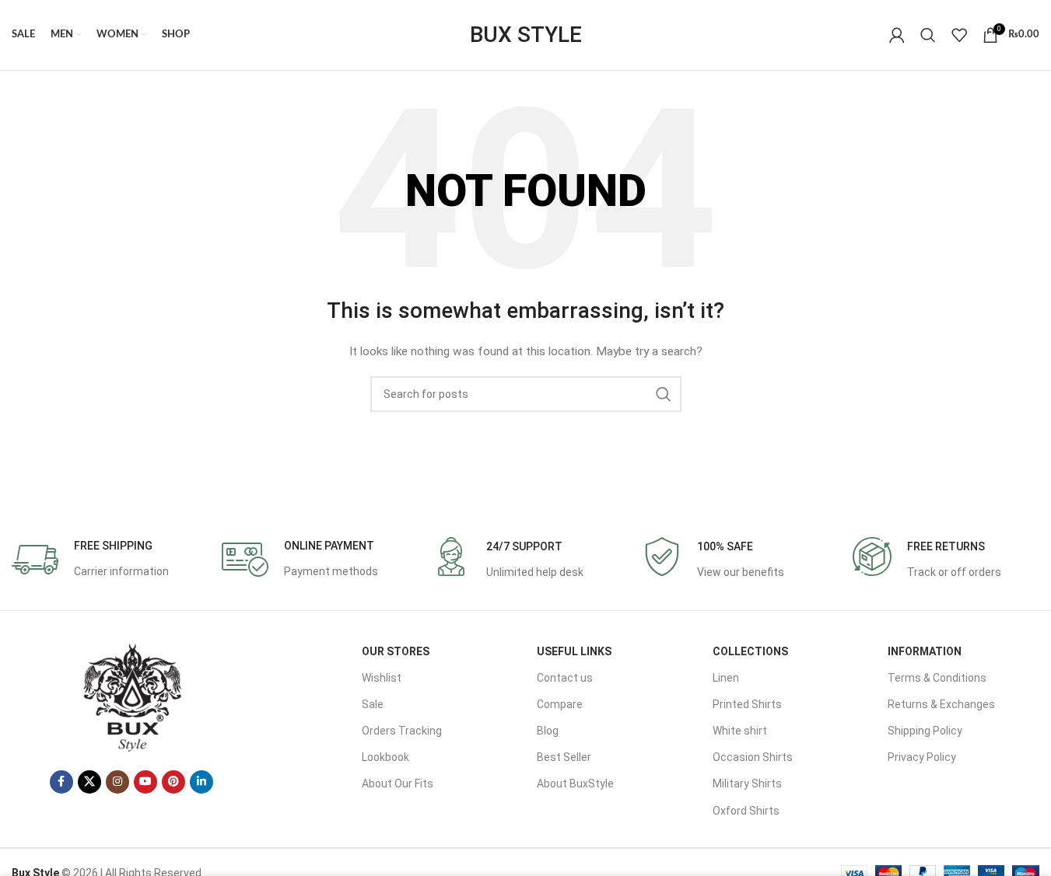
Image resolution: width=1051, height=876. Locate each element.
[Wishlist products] (959, 35)
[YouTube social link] (145, 782)
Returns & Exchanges (941, 704)
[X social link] (89, 782)
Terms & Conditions (937, 678)
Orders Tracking (402, 730)
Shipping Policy (925, 730)
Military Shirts (747, 783)
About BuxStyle (575, 783)
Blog (548, 730)
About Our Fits (397, 783)
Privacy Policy (922, 757)
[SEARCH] (663, 394)
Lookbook (385, 757)
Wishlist (381, 678)
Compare (560, 704)
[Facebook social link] (61, 782)
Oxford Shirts (746, 810)
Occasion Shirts (753, 757)
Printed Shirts (747, 704)
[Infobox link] (90, 559)
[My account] (897, 35)
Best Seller (564, 757)
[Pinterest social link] (173, 782)
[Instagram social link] (117, 782)
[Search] (928, 35)
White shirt (740, 730)
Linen (726, 678)
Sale (373, 704)
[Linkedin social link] (201, 782)
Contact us (565, 678)
